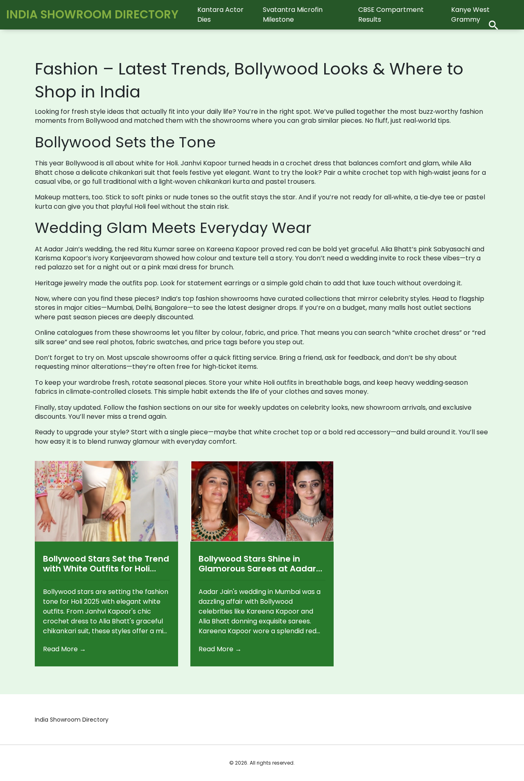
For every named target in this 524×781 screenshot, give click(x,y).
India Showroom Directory (92, 15)
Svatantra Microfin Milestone (293, 14)
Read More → (64, 649)
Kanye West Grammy (470, 14)
